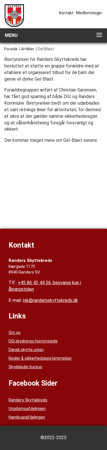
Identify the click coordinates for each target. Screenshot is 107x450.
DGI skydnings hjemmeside (33, 341)
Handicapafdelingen (27, 417)
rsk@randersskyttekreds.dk (50, 300)
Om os (15, 332)
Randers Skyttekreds (28, 400)
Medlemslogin (89, 13)
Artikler (27, 49)
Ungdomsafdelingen (27, 408)
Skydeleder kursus (25, 367)
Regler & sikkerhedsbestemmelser (40, 358)
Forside (11, 49)
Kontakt (66, 13)
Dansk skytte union (26, 349)
